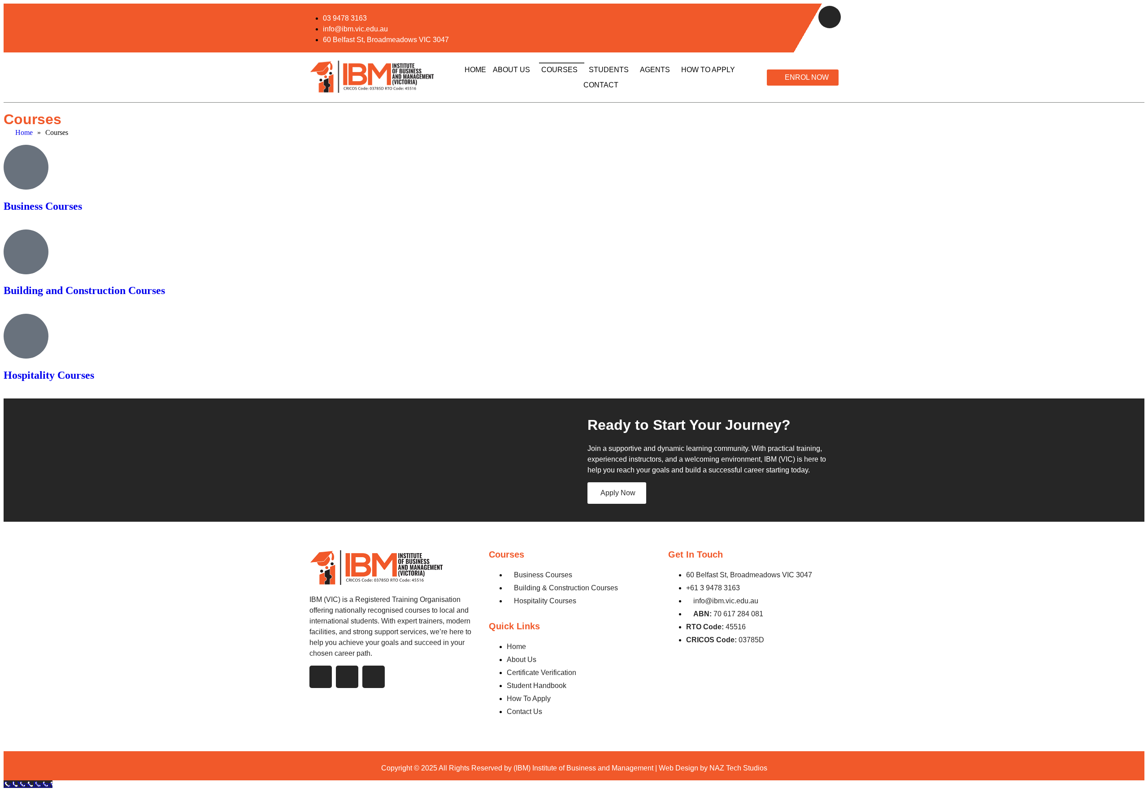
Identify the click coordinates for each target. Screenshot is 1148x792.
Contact (600, 85)
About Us (511, 70)
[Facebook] (829, 17)
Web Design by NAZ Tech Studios (713, 768)
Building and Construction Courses (84, 290)
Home (475, 70)
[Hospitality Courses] (26, 336)
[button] (514, 70)
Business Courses (43, 206)
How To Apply (708, 70)
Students (609, 70)
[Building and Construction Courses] (26, 251)
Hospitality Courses (49, 375)
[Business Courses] (26, 167)
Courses (559, 70)
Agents (655, 70)
